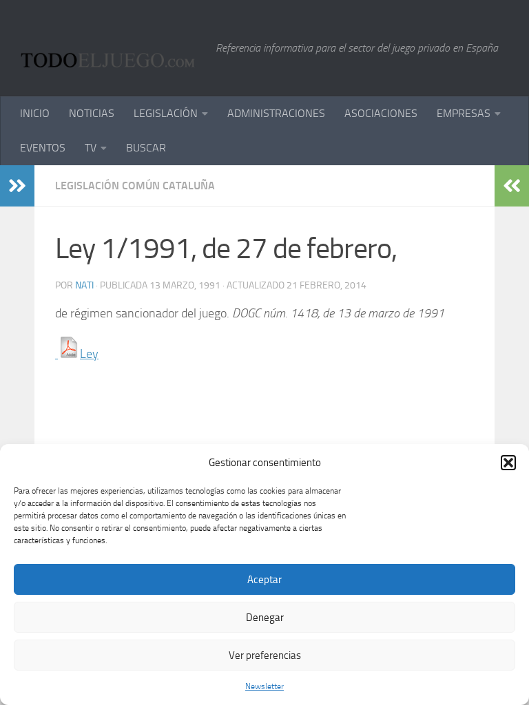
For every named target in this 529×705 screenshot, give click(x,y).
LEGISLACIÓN (166, 113)
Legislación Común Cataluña (135, 185)
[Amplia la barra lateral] (17, 186)
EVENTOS (42, 147)
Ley (89, 353)
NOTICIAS (91, 113)
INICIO (35, 113)
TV (90, 147)
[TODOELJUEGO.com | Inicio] (111, 48)
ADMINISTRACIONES (276, 113)
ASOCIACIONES (380, 113)
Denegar (265, 617)
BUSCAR (146, 147)
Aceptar (264, 580)
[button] (508, 463)
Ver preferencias (265, 655)
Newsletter (264, 686)
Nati (84, 285)
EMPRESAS (463, 113)
